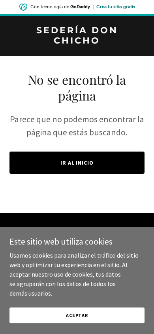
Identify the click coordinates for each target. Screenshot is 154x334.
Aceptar (77, 315)
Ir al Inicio (77, 162)
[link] (77, 41)
